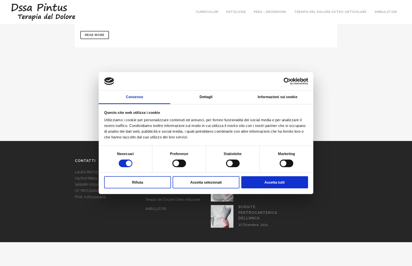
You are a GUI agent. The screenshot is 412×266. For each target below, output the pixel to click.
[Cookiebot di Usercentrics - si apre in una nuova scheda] (287, 81)
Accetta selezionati (206, 182)
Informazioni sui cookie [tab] (277, 97)
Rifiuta (137, 182)
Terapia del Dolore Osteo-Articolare (172, 199)
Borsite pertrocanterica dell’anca (257, 212)
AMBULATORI (155, 209)
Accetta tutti (274, 182)
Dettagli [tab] (206, 97)
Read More (94, 35)
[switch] (179, 163)
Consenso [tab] (134, 97)
